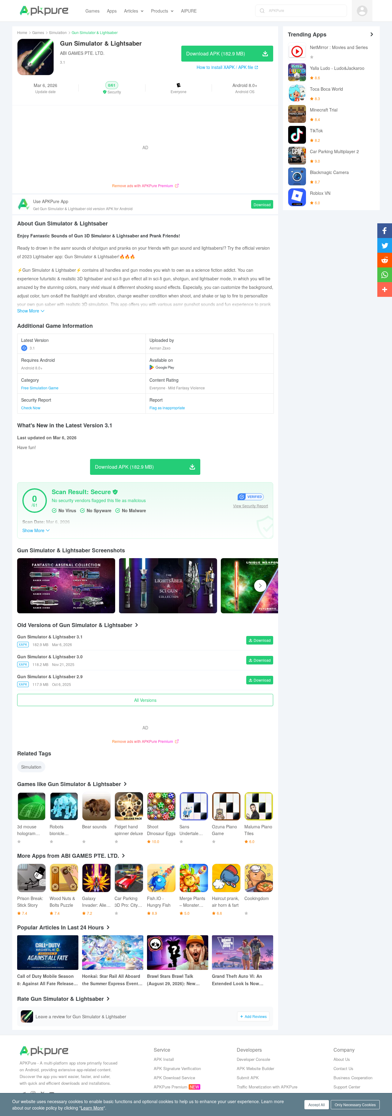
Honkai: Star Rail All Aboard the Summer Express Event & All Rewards (112, 980)
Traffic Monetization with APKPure (267, 1087)
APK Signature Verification (177, 1068)
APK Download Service (174, 1077)
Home (22, 32)
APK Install (164, 1059)
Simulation (58, 32)
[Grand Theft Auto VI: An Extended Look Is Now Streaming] (242, 952)
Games (38, 32)
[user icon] (362, 11)
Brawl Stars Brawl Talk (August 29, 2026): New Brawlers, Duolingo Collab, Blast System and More (175, 980)
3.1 (32, 347)
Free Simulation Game (39, 387)
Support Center (347, 1087)
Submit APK (248, 1077)
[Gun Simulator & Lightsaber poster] (66, 585)
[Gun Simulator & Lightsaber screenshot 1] (168, 585)
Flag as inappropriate (167, 407)
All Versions (145, 700)
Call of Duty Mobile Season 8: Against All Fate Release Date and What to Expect (45, 980)
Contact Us (343, 1068)
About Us (342, 1059)
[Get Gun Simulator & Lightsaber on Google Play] (161, 367)
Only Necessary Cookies (355, 1104)
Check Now (30, 407)
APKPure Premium (170, 1087)
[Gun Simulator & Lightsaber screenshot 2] (270, 585)
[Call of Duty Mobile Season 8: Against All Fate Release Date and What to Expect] (47, 952)
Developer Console (253, 1059)
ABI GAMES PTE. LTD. (82, 53)
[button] (112, 88)
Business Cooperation (353, 1077)
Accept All (316, 1104)
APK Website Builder (255, 1068)
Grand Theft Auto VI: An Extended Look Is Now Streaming (237, 980)
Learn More (92, 1108)
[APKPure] (44, 11)
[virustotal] (115, 492)
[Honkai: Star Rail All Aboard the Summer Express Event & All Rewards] (112, 952)
